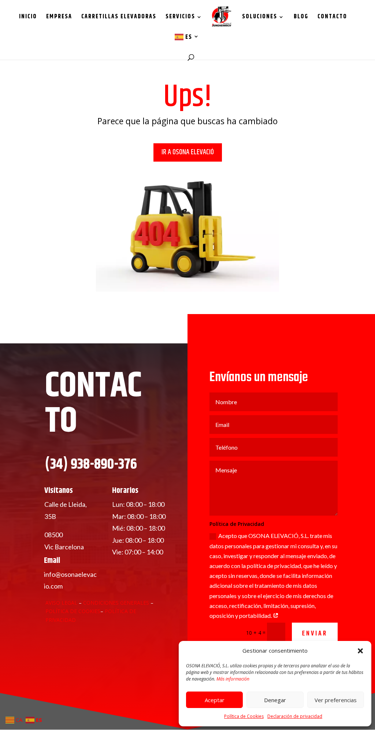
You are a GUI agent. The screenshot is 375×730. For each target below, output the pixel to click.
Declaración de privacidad (294, 716)
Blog (301, 17)
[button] (360, 651)
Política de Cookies (244, 716)
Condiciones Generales (117, 602)
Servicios (180, 17)
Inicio (28, 17)
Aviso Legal (61, 602)
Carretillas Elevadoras (118, 17)
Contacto (332, 17)
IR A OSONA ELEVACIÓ (187, 152)
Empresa (59, 17)
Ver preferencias (336, 700)
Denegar (275, 700)
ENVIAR (314, 633)
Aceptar (214, 700)
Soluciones (259, 17)
